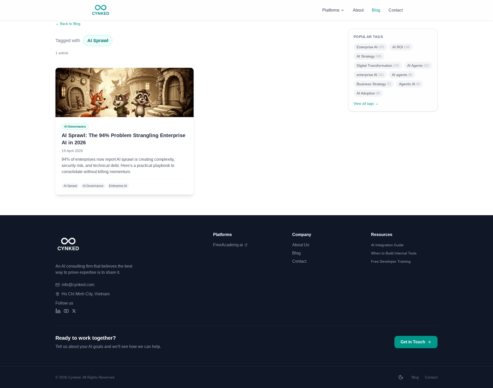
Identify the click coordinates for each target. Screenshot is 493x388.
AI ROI (401, 47)
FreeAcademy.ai (228, 245)
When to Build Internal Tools (393, 253)
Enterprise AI (118, 186)
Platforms (330, 10)
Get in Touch (413, 342)
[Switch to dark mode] (400, 377)
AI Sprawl (70, 186)
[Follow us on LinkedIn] (58, 311)
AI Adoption (368, 93)
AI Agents (418, 65)
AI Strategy (369, 56)
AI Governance (93, 186)
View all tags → (366, 103)
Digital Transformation (378, 65)
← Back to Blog (67, 24)
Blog (376, 10)
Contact (395, 10)
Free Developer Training (391, 261)
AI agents (402, 75)
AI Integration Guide (387, 245)
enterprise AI (370, 75)
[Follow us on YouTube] (66, 311)
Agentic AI (409, 84)
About (358, 10)
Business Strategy (374, 84)
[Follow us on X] (74, 311)
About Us (300, 245)
